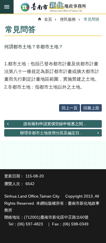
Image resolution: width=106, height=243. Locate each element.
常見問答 (91, 19)
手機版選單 (7, 7)
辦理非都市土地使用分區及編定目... (51, 133)
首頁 (48, 19)
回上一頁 (69, 108)
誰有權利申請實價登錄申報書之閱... (54, 124)
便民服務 (68, 19)
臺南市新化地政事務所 (53, 7)
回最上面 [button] (91, 108)
